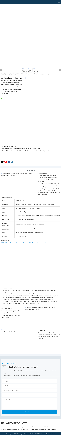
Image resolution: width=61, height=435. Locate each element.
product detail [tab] (30, 170)
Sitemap (43, 434)
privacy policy (51, 434)
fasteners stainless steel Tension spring (14, 429)
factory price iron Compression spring (43, 429)
